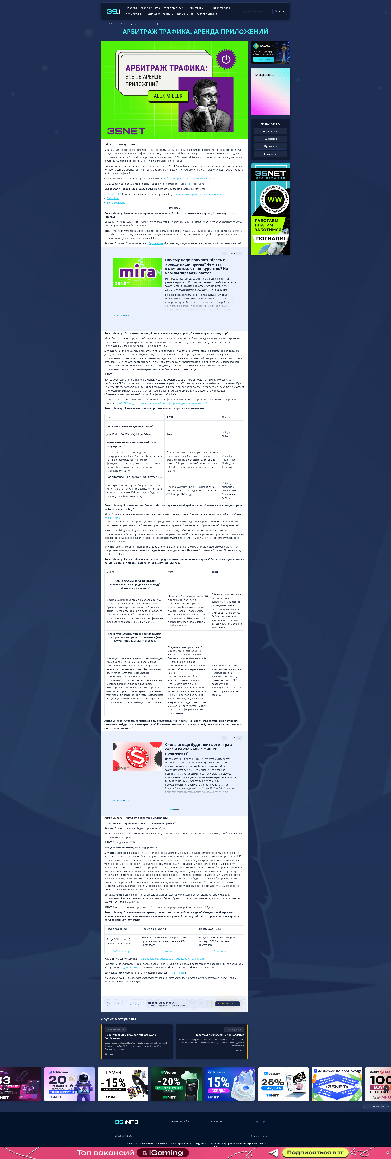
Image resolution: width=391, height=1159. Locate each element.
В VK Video (113, 198)
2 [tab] (174, 809)
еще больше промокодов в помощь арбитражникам (172, 958)
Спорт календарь (174, 8)
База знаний (185, 14)
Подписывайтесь (130, 967)
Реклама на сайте (179, 1121)
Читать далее (120, 315)
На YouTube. (114, 194)
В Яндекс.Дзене (116, 202)
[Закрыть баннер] (387, 1152)
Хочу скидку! (220, 951)
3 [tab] (177, 809)
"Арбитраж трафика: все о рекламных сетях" (189, 178)
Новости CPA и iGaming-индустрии (125, 1004)
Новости (131, 8)
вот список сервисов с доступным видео (200, 194)
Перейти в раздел (264, 59)
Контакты (217, 1121)
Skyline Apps (156, 243)
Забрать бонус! (122, 951)
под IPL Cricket (112, 518)
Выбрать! (168, 951)
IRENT (190, 183)
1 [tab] (171, 809)
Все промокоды (376, 1106)
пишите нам (177, 972)
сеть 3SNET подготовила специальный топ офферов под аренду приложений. (161, 403)
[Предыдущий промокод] (5, 1088)
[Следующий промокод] (386, 1088)
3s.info (221, 1143)
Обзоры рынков (150, 8)
